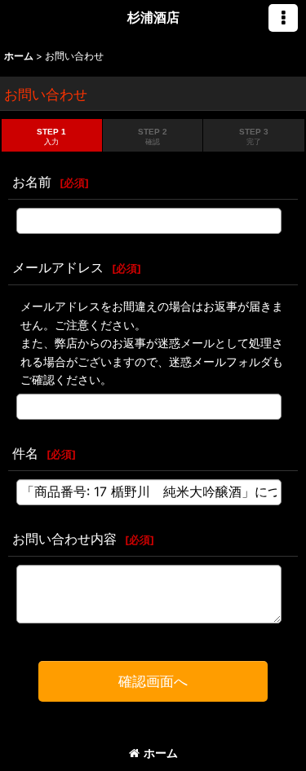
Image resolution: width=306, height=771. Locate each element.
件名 (25, 453)
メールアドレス (58, 267)
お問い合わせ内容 (64, 539)
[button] (283, 18)
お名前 (31, 182)
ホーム (161, 753)
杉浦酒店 (153, 17)
